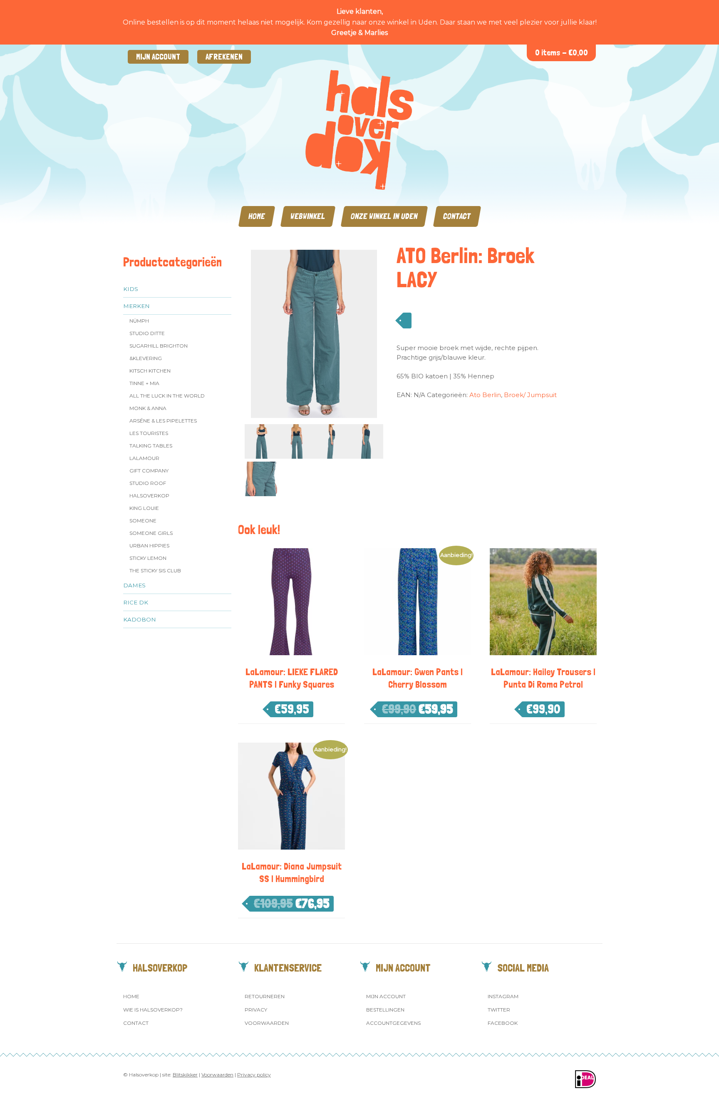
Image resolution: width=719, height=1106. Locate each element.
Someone (142, 520)
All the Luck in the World (167, 396)
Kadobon (139, 619)
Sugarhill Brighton (158, 346)
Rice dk (135, 602)
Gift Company (149, 470)
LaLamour (144, 458)
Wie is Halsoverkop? (153, 1010)
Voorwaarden (267, 1023)
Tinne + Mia (144, 383)
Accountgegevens (393, 1023)
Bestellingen (385, 1010)
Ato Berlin (485, 395)
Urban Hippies (149, 545)
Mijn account (158, 57)
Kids (130, 289)
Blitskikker (185, 1074)
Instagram (503, 996)
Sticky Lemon (147, 558)
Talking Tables (150, 445)
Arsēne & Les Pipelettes (163, 421)
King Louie (144, 508)
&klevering (145, 358)
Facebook (503, 1023)
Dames (134, 585)
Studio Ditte (147, 333)
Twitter (499, 1010)
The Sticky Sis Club (155, 570)
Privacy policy (254, 1074)
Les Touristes (148, 433)
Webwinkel (308, 216)
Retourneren (265, 996)
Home (257, 216)
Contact (457, 216)
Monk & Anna (147, 408)
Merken (136, 306)
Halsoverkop (149, 495)
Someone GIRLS (151, 533)
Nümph (139, 321)
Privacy (256, 1010)
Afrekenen (224, 57)
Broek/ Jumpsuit (530, 395)
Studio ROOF (147, 483)
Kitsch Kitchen (150, 371)
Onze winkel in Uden (384, 216)
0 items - (561, 52)
